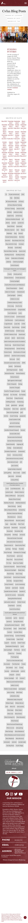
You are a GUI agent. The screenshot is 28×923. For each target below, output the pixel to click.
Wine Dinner (18, 713)
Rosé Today (19, 573)
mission (20, 517)
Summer (9, 632)
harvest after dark (15, 433)
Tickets (23, 664)
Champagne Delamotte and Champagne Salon (14, 269)
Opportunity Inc (9, 545)
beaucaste (19, 226)
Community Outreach (10, 309)
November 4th (19, 531)
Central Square (15, 265)
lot (23, 488)
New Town (21, 524)
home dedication (17, 448)
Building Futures (9, 254)
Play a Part (9, 559)
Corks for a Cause (9, 316)
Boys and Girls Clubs (11, 244)
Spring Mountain (18, 621)
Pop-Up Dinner (19, 559)
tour (16, 667)
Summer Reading (20, 635)
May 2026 (4, 121)
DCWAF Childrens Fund (10, 334)
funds (7, 405)
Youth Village (19, 745)
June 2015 (17, 166)
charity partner (18, 274)
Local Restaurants (15, 488)
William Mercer (19, 703)
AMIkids (9, 212)
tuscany (7, 671)
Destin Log (8, 345)
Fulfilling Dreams (10, 402)
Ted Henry (17, 650)
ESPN (23, 363)
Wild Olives (19, 692)
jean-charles (14, 465)
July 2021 (4, 138)
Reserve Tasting (21, 566)
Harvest (23, 430)
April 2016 (4, 159)
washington (22, 689)
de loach (7, 338)
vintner (18, 674)
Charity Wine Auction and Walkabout (15, 285)
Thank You (11, 653)
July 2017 (16, 149)
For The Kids (13, 394)
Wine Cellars (18, 710)
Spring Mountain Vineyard (12, 625)
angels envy (10, 215)
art (22, 219)
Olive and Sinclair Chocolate (14, 538)
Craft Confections (19, 320)
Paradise (21, 549)
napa (6, 524)
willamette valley (14, 696)
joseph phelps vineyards (14, 469)
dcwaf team (22, 334)
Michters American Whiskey (14, 513)
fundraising (20, 402)
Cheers (21, 288)
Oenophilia (8, 534)
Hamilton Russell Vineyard (12, 430)
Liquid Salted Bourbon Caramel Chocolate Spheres (14, 484)
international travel (13, 462)
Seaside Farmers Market (10, 591)
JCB (21, 462)
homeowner (21, 451)
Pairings (14, 549)
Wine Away (10, 710)
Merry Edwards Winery (11, 510)
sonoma (19, 605)
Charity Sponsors (20, 277)
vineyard (11, 674)
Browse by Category (14, 15)
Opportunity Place (20, 545)
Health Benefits (10, 444)
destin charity (20, 338)
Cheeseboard (20, 292)
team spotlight (8, 650)
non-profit (22, 527)
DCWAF (23, 327)
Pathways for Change (19, 552)
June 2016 (17, 156)
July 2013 (10, 180)
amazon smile (20, 208)
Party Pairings (8, 552)
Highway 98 (20, 444)
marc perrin (21, 495)
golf (21, 412)
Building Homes (20, 254)
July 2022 (10, 135)
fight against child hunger (15, 380)
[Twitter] (16, 794)
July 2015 (10, 166)
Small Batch (11, 605)
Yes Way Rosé (10, 745)
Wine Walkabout (19, 731)
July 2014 (23, 173)
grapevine (22, 416)
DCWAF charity (20, 331)
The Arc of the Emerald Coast (15, 660)
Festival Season (15, 377)
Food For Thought (15, 387)
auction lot (21, 223)
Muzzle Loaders (20, 520)
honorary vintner (17, 455)
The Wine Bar (15, 664)
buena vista (22, 251)
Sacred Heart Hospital (19, 577)
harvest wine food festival (15, 437)
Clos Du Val (19, 306)
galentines (14, 405)
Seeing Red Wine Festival (14, 598)
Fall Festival (18, 366)
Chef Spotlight (11, 295)
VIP (17, 678)
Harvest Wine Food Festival (14, 441)
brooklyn (21, 244)
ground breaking (14, 423)
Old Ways (15, 534)
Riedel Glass (21, 570)
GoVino (6, 416)
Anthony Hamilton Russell (13, 219)
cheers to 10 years (10, 292)
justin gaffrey (7, 472)
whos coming (10, 692)
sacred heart (7, 577)
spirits (15, 618)
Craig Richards (8, 324)
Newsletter (15, 527)
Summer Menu (18, 632)
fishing (20, 384)
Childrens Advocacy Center (15, 302)
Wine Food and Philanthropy (14, 724)
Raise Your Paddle (18, 563)
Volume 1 (22, 678)
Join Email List (14, 772)
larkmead (18, 476)
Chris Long (11, 306)
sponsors (9, 621)
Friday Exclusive (19, 398)
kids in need (16, 472)
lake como (11, 476)
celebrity (8, 262)
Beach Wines (10, 226)
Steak (15, 628)
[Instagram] (11, 794)
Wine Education (21, 717)
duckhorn (7, 355)
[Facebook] (7, 794)
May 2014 (4, 177)
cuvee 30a (17, 324)
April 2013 (17, 180)
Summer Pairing (9, 635)
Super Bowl (20, 639)
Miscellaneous (11, 517)
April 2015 (4, 170)
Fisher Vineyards (11, 384)
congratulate (21, 309)
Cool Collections (12, 313)
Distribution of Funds (19, 352)
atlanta (8, 223)
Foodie (23, 391)
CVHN (23, 324)
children (19, 295)
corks (20, 313)
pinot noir (19, 556)
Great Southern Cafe (14, 419)
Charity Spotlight (14, 281)
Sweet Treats (21, 643)
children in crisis (14, 299)
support (7, 643)
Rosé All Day (10, 573)
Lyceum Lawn (9, 492)
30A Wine (16, 198)
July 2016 (10, 156)
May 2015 (23, 166)
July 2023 (10, 128)
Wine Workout (20, 738)
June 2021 (10, 138)
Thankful (18, 653)
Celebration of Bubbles (17, 258)
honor (9, 455)
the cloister (7, 664)
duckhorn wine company (18, 355)
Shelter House (21, 602)
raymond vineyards (9, 566)
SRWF (22, 625)
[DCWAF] (3, 3)
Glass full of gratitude (12, 412)
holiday (9, 448)
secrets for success (11, 595)
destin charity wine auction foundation (14, 341)
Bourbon (7, 240)
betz (18, 230)
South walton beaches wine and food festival (15, 613)
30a (11, 198)
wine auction (20, 706)
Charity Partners (9, 277)
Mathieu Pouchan (9, 503)
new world (7, 527)
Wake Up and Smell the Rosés (15, 682)
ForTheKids (22, 394)
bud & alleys (18, 247)
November (10, 531)
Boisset (21, 233)
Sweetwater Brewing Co (12, 646)
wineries (14, 742)
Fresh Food (9, 398)
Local (7, 488)
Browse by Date (14, 18)
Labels (23, 472)
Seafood (8, 588)
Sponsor (21, 618)
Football (6, 394)
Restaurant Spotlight (10, 570)
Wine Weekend (10, 738)
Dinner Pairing (21, 348)
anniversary (19, 215)
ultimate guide (15, 671)
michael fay (22, 510)
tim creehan (9, 667)
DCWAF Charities (9, 331)
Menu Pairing (12, 506)
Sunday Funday (11, 639)
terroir (23, 650)
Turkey (21, 667)
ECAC (18, 359)
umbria (23, 671)
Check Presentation (11, 288)
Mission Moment (9, 520)
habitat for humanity (14, 426)
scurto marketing (20, 584)
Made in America (19, 492)
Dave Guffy (7, 327)
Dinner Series (8, 352)
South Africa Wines (15, 609)
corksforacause (20, 316)
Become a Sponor (10, 230)
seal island (15, 588)
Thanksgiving (14, 657)
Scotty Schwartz (9, 584)
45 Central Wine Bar (11, 201)
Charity (10, 274)
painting (8, 549)
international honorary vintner (14, 458)
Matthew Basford (20, 503)
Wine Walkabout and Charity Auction (15, 735)
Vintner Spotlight (9, 678)
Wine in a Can (10, 728)
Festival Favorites (9, 373)
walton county (15, 685)
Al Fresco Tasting (10, 208)
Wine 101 (12, 706)
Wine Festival (14, 721)
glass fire (22, 409)
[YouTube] (20, 794)
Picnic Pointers (11, 556)
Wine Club (10, 713)
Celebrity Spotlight (18, 262)
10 (6, 194)
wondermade (22, 742)
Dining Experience (10, 348)
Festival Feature (20, 373)
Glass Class (15, 409)
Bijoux (22, 230)
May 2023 (17, 128)
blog (15, 233)
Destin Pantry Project (18, 345)
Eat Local (12, 359)
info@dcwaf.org (19, 845)
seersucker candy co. (9, 602)
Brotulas (10, 247)
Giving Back (7, 409)
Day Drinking (15, 327)
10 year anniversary (14, 194)
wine (6, 706)
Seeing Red (21, 595)
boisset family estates (11, 237)
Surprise (13, 643)
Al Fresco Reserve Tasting (15, 205)
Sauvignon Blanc (18, 581)
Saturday (9, 581)
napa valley (13, 524)
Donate (14, 782)
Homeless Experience (10, 451)
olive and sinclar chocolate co (14, 542)
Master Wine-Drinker (14, 499)
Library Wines (14, 480)
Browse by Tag (14, 21)
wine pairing (19, 728)
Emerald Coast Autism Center (12, 363)
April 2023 (23, 128)
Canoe (7, 258)
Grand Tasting (14, 416)
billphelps (9, 233)
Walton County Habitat (10, 689)
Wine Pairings (9, 731)
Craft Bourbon (9, 320)
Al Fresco (21, 201)
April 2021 (17, 138)
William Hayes (9, 703)
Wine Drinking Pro (10, 717)
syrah (22, 646)
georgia (21, 405)
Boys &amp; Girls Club (18, 240)
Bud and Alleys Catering (10, 251)
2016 (22, 194)
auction (14, 223)
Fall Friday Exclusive (12, 370)
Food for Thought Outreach (11, 391)
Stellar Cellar (22, 628)
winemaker (7, 742)
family (21, 370)
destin (13, 338)
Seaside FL (22, 591)
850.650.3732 (18, 840)
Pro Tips (9, 563)
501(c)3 (14, 768)
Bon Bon (21, 237)
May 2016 (23, 156)
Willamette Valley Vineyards (14, 699)
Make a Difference (10, 495)
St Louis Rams (7, 628)
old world (22, 534)
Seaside (22, 588)
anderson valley (18, 212)
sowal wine (9, 618)
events (10, 366)
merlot (19, 506)
